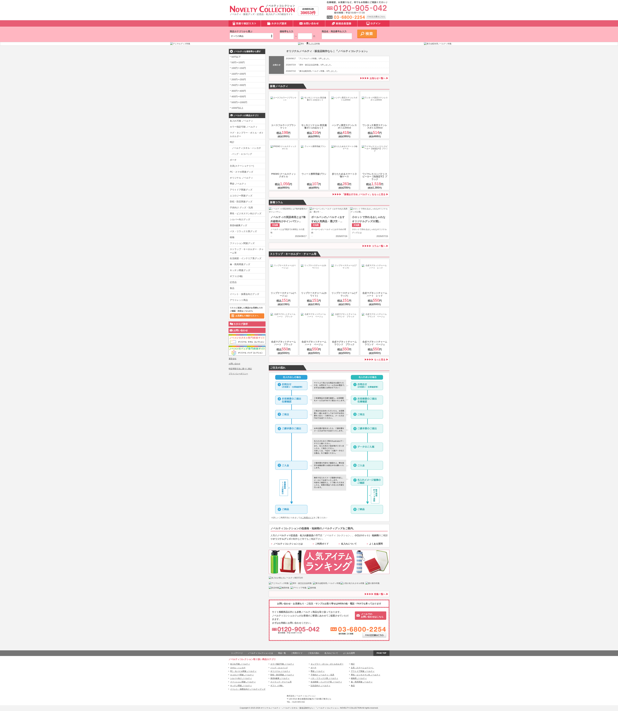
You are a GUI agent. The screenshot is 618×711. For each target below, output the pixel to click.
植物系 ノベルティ (359, 678)
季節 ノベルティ (238, 183)
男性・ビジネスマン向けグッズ (245, 213)
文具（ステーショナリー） (362, 668)
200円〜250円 (238, 79)
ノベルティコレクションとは (288, 543)
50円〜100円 (238, 62)
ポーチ (233, 160)
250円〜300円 (238, 85)
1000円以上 (237, 108)
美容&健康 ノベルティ (280, 678)
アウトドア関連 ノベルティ (363, 671)
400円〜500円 (238, 96)
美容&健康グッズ (238, 225)
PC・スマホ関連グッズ (241, 172)
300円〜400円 (238, 91)
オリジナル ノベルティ (241, 177)
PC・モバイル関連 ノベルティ (243, 671)
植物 (232, 237)
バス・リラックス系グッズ (243, 231)
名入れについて (349, 543)
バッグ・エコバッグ (242, 154)
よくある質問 (376, 543)
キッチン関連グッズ (240, 270)
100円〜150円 (238, 68)
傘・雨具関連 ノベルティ (362, 682)
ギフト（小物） (277, 685)
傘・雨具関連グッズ (240, 264)
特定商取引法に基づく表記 (240, 369)
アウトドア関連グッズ (241, 189)
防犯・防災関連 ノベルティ (282, 675)
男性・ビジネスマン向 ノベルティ (365, 675)
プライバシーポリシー (238, 374)
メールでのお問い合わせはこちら (372, 615)
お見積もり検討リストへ (246, 315)
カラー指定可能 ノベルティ (244, 126)
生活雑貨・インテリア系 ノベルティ (326, 682)
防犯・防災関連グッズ (241, 201)
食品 (232, 288)
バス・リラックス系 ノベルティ (324, 678)
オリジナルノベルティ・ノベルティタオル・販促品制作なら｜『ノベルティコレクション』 (300, 708)
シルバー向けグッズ (240, 219)
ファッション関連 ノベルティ (243, 682)
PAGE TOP (381, 653)
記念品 (233, 282)
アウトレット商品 (239, 300)
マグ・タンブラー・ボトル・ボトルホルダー (247, 134)
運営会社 (232, 359)
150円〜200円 (238, 74)
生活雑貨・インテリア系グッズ (245, 258)
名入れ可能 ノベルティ (241, 121)
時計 (232, 142)
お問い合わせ (240, 330)
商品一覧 (282, 653)
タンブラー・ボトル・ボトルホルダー (327, 664)
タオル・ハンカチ (238, 668)
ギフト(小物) (236, 276)
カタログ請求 (240, 324)
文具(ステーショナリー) (242, 166)
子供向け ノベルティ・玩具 (322, 675)
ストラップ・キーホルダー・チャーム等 (247, 251)
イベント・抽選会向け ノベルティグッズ (247, 689)
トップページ (237, 653)
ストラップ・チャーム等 (281, 682)
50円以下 (236, 56)
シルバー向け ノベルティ (241, 678)
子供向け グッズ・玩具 (241, 207)
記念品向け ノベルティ (320, 685)
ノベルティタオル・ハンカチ (246, 148)
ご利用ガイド (308, 518)
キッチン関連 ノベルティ (241, 685)
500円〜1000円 (239, 102)
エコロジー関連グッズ (241, 195)
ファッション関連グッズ (242, 243)
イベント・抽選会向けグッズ (244, 294)
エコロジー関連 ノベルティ (242, 675)
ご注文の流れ (313, 653)
